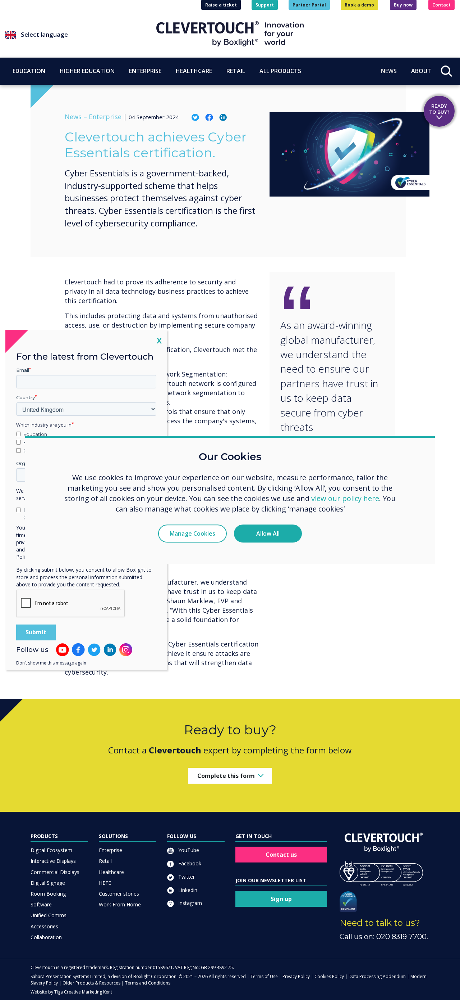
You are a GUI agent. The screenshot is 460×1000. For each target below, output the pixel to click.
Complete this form (226, 776)
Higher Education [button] (87, 71)
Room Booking (48, 893)
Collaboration (46, 937)
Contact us (281, 855)
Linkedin (187, 890)
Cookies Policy (329, 976)
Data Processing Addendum (377, 976)
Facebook (189, 863)
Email (22, 370)
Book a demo (359, 5)
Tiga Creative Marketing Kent (83, 992)
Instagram (189, 903)
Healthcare (111, 872)
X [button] (159, 340)
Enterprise (110, 850)
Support (265, 5)
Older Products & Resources (91, 983)
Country (25, 397)
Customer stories (119, 893)
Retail (105, 860)
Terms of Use (264, 976)
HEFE (105, 882)
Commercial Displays (55, 872)
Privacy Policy (296, 976)
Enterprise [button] (145, 71)
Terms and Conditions (147, 983)
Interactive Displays (53, 860)
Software (41, 904)
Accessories (44, 926)
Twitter (186, 876)
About (421, 71)
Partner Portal (309, 5)
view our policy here (345, 498)
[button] (80, 35)
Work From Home (120, 904)
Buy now (403, 5)
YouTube (188, 850)
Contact (441, 5)
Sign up (281, 899)
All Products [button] (280, 71)
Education (35, 434)
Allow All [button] (268, 533)
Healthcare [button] (194, 71)
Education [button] (29, 71)
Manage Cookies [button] (192, 533)
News (389, 71)
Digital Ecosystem (51, 850)
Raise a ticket (221, 5)
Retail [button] (235, 71)
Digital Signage (48, 882)
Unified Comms (48, 915)
